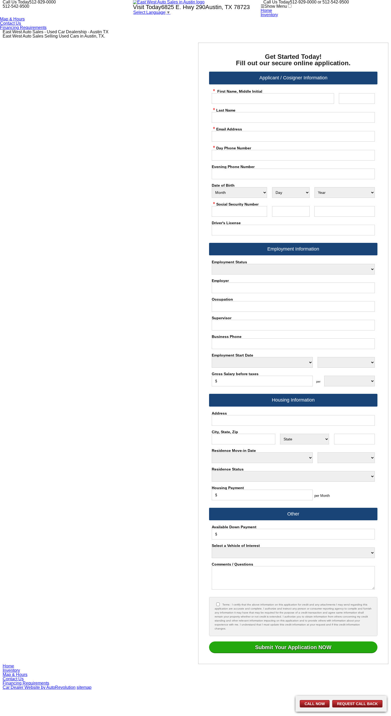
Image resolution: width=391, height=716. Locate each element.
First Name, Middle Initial (239, 91)
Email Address (229, 129)
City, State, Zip (225, 432)
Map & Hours (12, 19)
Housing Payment (228, 488)
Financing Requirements (23, 27)
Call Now (315, 704)
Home (266, 10)
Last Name (225, 110)
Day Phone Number (233, 148)
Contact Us (10, 23)
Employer (220, 281)
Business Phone (227, 336)
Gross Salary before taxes (235, 374)
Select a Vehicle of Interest (236, 545)
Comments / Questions (232, 564)
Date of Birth (223, 185)
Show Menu (274, 6)
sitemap (84, 687)
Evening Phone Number (233, 167)
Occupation (222, 299)
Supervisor (221, 318)
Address (219, 413)
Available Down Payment (234, 527)
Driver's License (226, 223)
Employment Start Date (232, 355)
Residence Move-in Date (234, 450)
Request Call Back (357, 704)
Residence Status (228, 469)
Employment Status (229, 262)
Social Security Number (237, 204)
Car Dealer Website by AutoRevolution (39, 687)
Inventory (269, 15)
